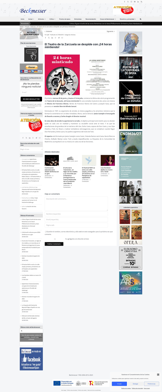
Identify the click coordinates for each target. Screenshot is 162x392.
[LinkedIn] (29, 138)
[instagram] (131, 1)
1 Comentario (86, 180)
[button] (158, 375)
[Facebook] (23, 138)
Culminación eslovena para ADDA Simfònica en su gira (52, 171)
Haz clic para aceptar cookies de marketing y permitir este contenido (31, 337)
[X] (26, 138)
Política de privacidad (137, 388)
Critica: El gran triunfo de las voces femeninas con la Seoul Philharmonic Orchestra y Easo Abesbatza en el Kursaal (94, 24)
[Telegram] (36, 138)
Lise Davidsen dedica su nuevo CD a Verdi (106, 170)
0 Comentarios (49, 176)
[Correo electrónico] (39, 138)
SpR (48, 35)
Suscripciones (31, 46)
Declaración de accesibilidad (94, 390)
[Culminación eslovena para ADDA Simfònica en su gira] (52, 156)
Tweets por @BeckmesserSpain (31, 337)
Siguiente (110, 31)
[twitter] (128, 1)
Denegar (135, 384)
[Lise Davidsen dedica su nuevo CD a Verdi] (108, 156)
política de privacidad (28, 106)
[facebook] (124, 1)
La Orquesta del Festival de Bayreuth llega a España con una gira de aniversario (31, 307)
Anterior (49, 31)
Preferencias (151, 384)
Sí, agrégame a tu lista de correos (77, 239)
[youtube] (134, 1)
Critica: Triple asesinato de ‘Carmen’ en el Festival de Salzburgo (30, 200)
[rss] (141, 1)
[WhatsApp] (33, 138)
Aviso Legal (147, 388)
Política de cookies (126, 388)
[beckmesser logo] (33, 7)
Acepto (119, 384)
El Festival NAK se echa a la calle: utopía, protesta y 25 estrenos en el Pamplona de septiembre (31, 267)
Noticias (73, 35)
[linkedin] (138, 1)
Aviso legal (63, 390)
